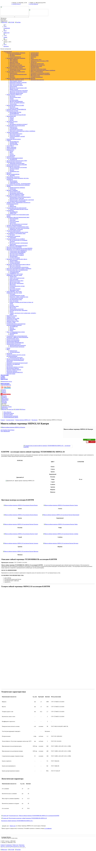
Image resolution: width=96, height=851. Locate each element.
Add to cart (93, 441)
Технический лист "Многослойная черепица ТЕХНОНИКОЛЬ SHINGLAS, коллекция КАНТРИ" (34, 815)
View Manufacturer (5, 431)
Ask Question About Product (7, 430)
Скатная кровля (10, 420)
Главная (3, 420)
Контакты (6, 46)
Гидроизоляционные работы (11, 417)
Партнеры (3, 846)
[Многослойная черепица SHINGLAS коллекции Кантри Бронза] (20, 514)
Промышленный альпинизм (11, 416)
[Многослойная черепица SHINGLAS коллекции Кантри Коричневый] (60, 514)
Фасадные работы (8, 414)
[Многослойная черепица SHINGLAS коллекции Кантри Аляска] (60, 505)
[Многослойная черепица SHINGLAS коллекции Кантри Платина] (20, 524)
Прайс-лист (7, 32)
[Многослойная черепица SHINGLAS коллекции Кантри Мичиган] (20, 551)
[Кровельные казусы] (6, 381)
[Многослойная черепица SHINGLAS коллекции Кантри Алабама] (60, 533)
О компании (7, 28)
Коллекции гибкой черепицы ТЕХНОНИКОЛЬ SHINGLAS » (17, 820)
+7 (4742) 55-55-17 (16, 4)
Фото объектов (7, 412)
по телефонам (47, 828)
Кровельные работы (9, 413)
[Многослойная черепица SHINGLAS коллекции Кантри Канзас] (20, 505)
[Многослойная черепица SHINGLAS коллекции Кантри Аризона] (20, 543)
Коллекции (34, 420)
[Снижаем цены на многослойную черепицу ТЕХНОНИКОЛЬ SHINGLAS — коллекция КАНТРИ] (48, 446)
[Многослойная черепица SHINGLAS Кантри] (13, 427)
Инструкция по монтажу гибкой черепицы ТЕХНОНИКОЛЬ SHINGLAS (28, 818)
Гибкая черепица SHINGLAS (22, 420)
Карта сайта (22, 846)
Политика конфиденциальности (12, 846)
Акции (5, 37)
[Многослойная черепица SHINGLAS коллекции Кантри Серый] (20, 533)
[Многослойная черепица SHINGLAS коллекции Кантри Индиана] (60, 543)
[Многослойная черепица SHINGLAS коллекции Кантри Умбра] (60, 524)
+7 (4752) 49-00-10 (33, 4)
